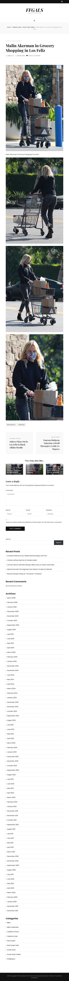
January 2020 (12, 902)
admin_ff (11, 56)
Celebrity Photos (13, 932)
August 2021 (11, 829)
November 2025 (12, 616)
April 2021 (10, 847)
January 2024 (12, 698)
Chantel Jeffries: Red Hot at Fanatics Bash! (22, 560)
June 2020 (10, 879)
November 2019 (12, 911)
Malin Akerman (11, 424)
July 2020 (10, 874)
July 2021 (10, 834)
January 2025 (12, 661)
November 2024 (13, 670)
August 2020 (11, 870)
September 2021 (13, 825)
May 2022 (10, 788)
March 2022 (11, 797)
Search (8, 539)
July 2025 (10, 634)
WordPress (34, 978)
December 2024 (13, 666)
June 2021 (10, 838)
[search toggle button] (62, 1)
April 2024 (10, 684)
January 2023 (12, 752)
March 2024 (11, 689)
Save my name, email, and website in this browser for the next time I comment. (34, 522)
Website (49, 510)
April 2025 (10, 648)
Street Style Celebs (13, 41)
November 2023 (12, 707)
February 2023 (12, 747)
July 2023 (10, 725)
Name (8, 510)
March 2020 (11, 893)
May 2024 (10, 679)
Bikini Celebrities (13, 927)
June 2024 (10, 675)
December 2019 (12, 906)
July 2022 (10, 779)
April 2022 (10, 793)
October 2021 (12, 820)
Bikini (9, 923)
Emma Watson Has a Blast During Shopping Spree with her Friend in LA (14, 469)
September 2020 (13, 865)
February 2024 (12, 693)
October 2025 (12, 620)
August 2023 (11, 720)
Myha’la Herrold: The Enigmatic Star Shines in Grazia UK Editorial (29, 569)
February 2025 (12, 657)
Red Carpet (11, 941)
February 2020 (12, 897)
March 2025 (11, 652)
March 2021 (11, 852)
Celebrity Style (12, 936)
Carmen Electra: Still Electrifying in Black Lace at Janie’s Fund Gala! (30, 565)
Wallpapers (11, 959)
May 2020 (10, 883)
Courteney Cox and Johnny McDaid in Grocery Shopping (53, 470)
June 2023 (10, 729)
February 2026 (12, 602)
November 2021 (12, 816)
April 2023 (10, 738)
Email (28, 510)
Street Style (21, 424)
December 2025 (13, 611)
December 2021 (12, 811)
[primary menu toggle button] (34, 21)
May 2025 (10, 643)
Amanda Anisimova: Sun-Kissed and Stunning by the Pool (27, 556)
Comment (9, 490)
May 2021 (10, 843)
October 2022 (12, 766)
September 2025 (13, 625)
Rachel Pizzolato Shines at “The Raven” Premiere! (24, 574)
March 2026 (11, 598)
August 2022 (11, 775)
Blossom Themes (48, 976)
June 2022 (10, 784)
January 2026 (12, 607)
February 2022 (12, 802)
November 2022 (12, 761)
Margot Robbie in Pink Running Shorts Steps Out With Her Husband (34, 469)
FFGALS (34, 10)
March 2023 (11, 743)
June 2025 (10, 639)
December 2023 (13, 702)
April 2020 (10, 888)
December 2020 (13, 856)
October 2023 (12, 711)
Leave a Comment (34, 56)
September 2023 (13, 716)
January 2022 (12, 806)
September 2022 (13, 770)
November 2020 (12, 861)
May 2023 (10, 734)
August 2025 (11, 630)
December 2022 (13, 757)
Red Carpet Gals (13, 945)
